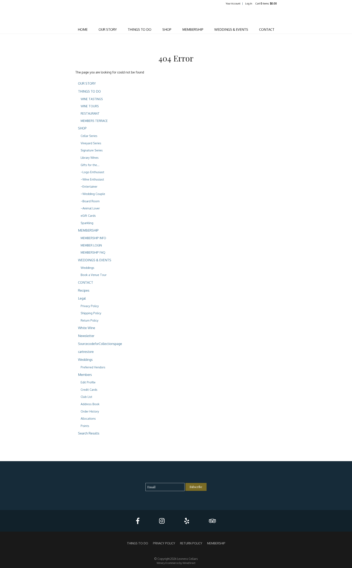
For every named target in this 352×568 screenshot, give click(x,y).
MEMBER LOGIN (91, 245)
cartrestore (86, 352)
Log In (248, 3)
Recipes (83, 290)
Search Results (88, 433)
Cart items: (266, 3)
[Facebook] (138, 521)
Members (85, 375)
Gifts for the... (90, 165)
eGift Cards (88, 215)
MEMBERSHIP (192, 29)
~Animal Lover (90, 208)
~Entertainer (89, 186)
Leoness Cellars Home (176, 15)
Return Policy (89, 320)
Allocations (88, 418)
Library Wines (90, 157)
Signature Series (92, 150)
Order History (90, 411)
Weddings (87, 267)
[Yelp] (186, 521)
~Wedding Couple (93, 194)
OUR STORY (108, 29)
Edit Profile (88, 382)
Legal (82, 298)
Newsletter (86, 336)
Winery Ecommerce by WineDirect (176, 563)
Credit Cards (89, 389)
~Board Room (90, 201)
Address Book (90, 404)
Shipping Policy (91, 313)
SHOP (166, 29)
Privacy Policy (90, 306)
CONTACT (266, 29)
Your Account (233, 3)
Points (85, 426)
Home (83, 29)
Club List (86, 396)
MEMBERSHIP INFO (93, 238)
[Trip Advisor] (212, 521)
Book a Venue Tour (94, 275)
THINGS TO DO (139, 29)
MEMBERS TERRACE (94, 121)
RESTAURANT (90, 113)
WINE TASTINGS (92, 99)
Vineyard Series (91, 143)
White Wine (86, 328)
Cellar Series (89, 136)
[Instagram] (162, 521)
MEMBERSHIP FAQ (93, 252)
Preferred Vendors (93, 367)
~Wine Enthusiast (92, 179)
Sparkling (87, 223)
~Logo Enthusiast (92, 172)
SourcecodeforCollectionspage (100, 344)
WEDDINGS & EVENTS (231, 29)
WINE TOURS (90, 106)
